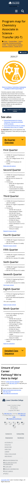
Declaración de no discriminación (10, 463)
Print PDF (24, 52)
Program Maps (13, 41)
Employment (9, 438)
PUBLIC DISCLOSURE (10, 454)
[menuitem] (14, 3)
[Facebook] (5, 422)
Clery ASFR (8, 466)
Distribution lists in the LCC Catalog (13, 127)
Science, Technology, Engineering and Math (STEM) (12, 43)
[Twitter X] (9, 422)
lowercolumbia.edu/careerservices (12, 390)
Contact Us (8, 434)
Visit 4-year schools (8, 285)
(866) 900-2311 (22, 413)
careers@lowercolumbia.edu (10, 393)
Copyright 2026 (5, 480)
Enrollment (21, 438)
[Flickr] (17, 422)
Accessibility (9, 442)
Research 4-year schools (9, 231)
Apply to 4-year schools (9, 305)
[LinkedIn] (13, 425)
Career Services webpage (12, 381)
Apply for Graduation (9, 343)
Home (5, 41)
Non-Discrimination (11, 460)
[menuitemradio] (16, 11)
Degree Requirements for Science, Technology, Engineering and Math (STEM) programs (13, 122)
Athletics (8, 445)
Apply (6, 473)
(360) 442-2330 (13, 383)
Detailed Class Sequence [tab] (11, 352)
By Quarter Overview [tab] (10, 141)
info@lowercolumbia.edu (15, 419)
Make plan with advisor (9, 166)
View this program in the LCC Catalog (15, 110)
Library (7, 451)
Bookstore (8, 447)
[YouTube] (22, 422)
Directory (8, 449)
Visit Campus (9, 471)
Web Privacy (8, 456)
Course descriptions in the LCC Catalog (14, 125)
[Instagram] (13, 422)
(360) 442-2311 (8, 413)
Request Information (12, 469)
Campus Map (20, 434)
